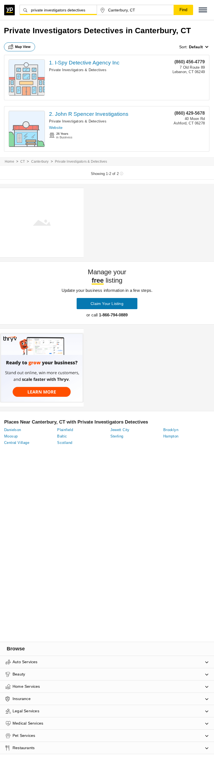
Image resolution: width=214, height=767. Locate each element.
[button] (203, 10)
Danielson (12, 430)
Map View (23, 47)
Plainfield (65, 430)
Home (9, 162)
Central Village (16, 443)
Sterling (116, 436)
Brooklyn (170, 430)
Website (55, 127)
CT (22, 162)
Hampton (171, 436)
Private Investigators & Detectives (77, 70)
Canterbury (40, 162)
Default (196, 47)
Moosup (11, 436)
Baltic (62, 436)
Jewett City (120, 430)
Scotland (64, 443)
